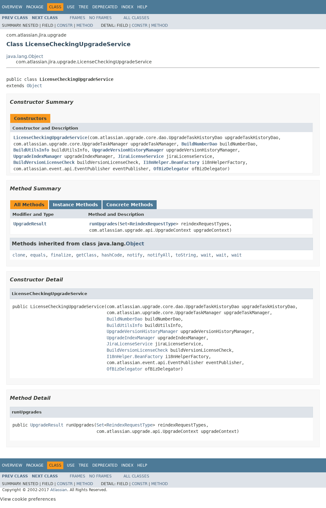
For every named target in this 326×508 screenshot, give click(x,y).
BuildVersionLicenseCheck (43, 162)
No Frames (100, 18)
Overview (12, 7)
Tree (84, 7)
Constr (65, 25)
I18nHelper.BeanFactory (171, 162)
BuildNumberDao (199, 143)
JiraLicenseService (141, 156)
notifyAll (158, 255)
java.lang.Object (24, 56)
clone (18, 255)
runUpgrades (103, 223)
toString (185, 255)
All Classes (136, 18)
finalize (61, 255)
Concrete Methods (129, 204)
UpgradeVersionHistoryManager (128, 149)
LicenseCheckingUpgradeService (50, 137)
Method (84, 25)
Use (71, 7)
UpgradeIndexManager (37, 156)
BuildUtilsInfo (31, 149)
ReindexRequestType (153, 223)
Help (142, 7)
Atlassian (58, 490)
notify (134, 255)
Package (35, 7)
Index (127, 7)
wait (206, 255)
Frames (77, 18)
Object (34, 85)
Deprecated (104, 7)
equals (38, 255)
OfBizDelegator (171, 168)
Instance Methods (75, 204)
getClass (86, 255)
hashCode (112, 255)
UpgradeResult (29, 223)
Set (123, 223)
